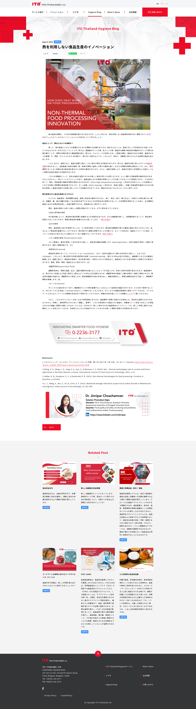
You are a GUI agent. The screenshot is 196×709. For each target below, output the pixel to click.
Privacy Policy (50, 695)
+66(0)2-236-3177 (53, 678)
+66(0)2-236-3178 (53, 681)
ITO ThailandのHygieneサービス (119, 666)
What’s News (148, 666)
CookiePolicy (66, 695)
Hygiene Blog (111, 684)
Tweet (55, 53)
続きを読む (105, 219)
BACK (51, 427)
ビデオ (108, 675)
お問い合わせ (148, 684)
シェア (45, 53)
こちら (129, 293)
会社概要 (146, 675)
